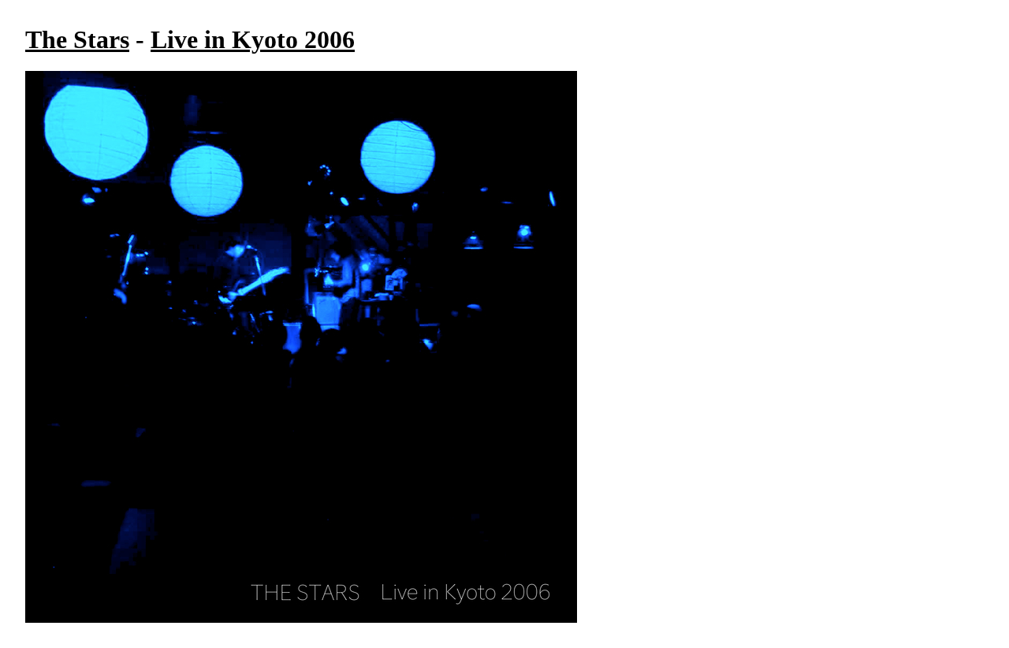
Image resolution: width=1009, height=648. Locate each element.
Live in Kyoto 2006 (253, 39)
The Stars (77, 39)
